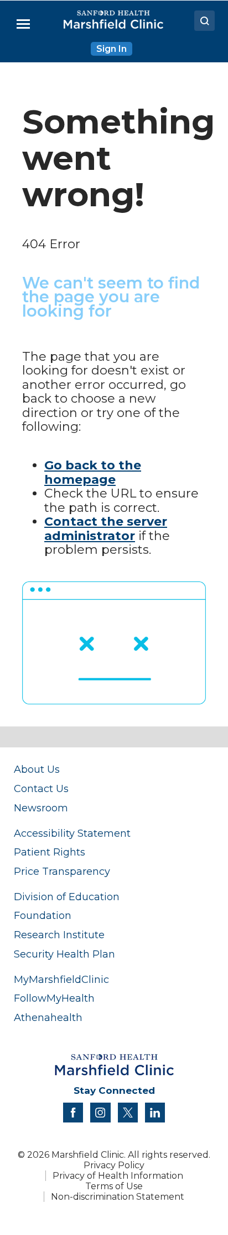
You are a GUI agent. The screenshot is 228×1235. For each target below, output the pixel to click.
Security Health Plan (64, 954)
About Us (37, 769)
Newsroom (41, 807)
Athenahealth (48, 1017)
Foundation (42, 915)
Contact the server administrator (105, 528)
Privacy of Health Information (118, 1175)
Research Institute (59, 934)
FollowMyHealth (54, 998)
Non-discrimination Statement (117, 1196)
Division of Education (67, 896)
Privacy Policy (114, 1165)
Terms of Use (114, 1186)
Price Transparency (62, 871)
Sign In (111, 49)
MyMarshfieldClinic (61, 979)
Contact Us (41, 788)
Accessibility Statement (72, 833)
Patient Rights (49, 852)
